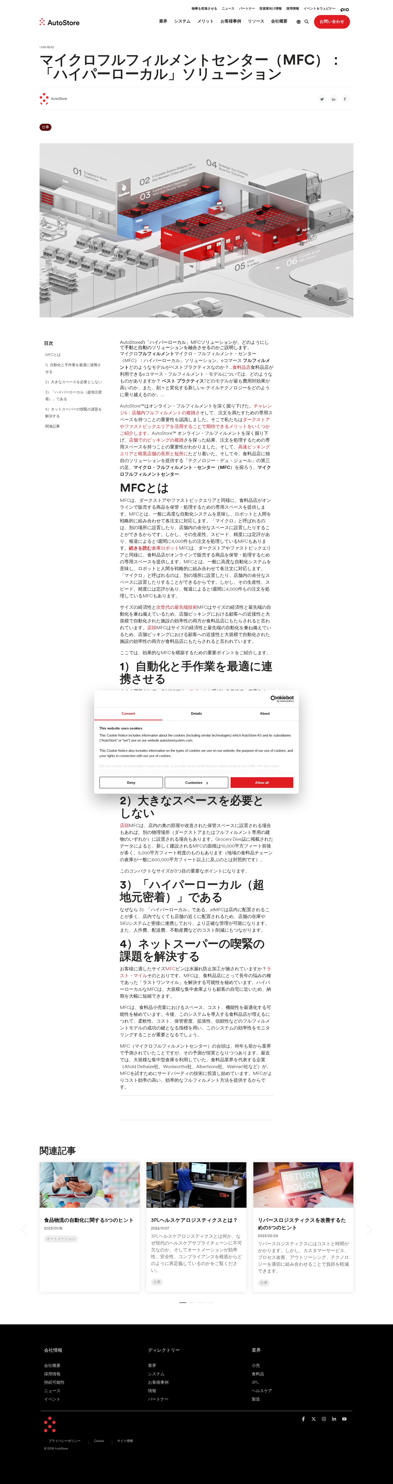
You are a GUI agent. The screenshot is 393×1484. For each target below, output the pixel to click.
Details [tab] (196, 713)
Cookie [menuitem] (99, 1441)
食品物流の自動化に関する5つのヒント (89, 1220)
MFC (170, 969)
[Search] (307, 22)
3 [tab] (200, 1304)
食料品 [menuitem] (258, 1374)
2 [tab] (191, 1304)
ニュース (228, 8)
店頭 (151, 628)
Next (366, 1229)
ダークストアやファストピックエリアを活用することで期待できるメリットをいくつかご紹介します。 (195, 427)
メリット (205, 22)
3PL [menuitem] (255, 1383)
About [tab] (265, 713)
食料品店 (241, 367)
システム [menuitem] (156, 1374)
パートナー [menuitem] (158, 1400)
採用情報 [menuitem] (52, 1374)
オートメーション (61, 1239)
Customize (193, 783)
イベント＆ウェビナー (319, 8)
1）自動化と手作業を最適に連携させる (73, 368)
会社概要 (279, 22)
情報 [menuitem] (152, 1391)
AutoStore (59, 99)
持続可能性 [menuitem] (54, 1383)
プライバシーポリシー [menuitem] (65, 1441)
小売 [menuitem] (256, 1366)
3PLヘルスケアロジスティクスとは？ (194, 1220)
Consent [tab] (128, 713)
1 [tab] (181, 1304)
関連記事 (52, 426)
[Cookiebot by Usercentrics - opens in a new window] (274, 698)
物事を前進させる (204, 8)
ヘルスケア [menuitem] (262, 1391)
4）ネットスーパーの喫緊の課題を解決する (73, 413)
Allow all (262, 783)
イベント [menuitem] (52, 1400)
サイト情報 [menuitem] (125, 1441)
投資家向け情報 (270, 8)
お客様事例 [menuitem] (158, 1383)
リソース (256, 22)
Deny (131, 783)
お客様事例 (231, 22)
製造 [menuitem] (256, 1400)
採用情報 (292, 8)
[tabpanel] (89, 1227)
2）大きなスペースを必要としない (73, 382)
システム (182, 22)
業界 (163, 22)
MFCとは (53, 355)
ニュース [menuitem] (52, 1391)
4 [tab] (209, 1304)
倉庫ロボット (154, 548)
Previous (27, 1229)
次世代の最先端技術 (176, 607)
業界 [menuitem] (152, 1366)
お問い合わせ (332, 22)
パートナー (247, 8)
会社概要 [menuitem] (52, 1366)
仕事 (45, 127)
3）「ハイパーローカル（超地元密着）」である (73, 396)
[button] (304, 1419)
